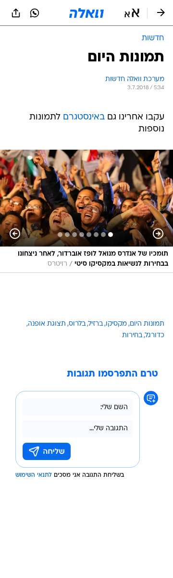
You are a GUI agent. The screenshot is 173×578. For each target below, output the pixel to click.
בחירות (132, 335)
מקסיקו (116, 324)
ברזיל (95, 324)
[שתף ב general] (16, 13)
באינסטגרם (84, 117)
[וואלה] (86, 13)
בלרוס (77, 324)
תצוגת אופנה (47, 324)
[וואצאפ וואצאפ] (34, 13)
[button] (131, 13)
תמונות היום (147, 324)
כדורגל (154, 335)
